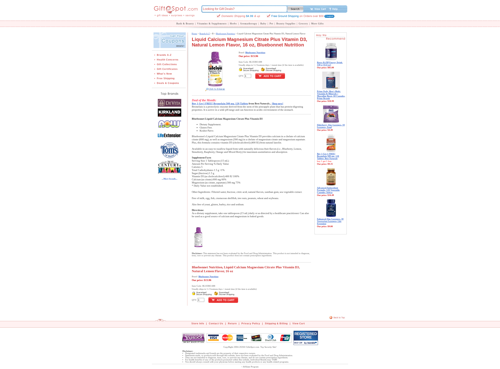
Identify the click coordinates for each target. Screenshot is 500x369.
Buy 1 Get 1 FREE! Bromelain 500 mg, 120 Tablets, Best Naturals (328, 156)
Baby (263, 23)
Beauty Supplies (286, 23)
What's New (164, 73)
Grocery (303, 23)
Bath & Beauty (185, 23)
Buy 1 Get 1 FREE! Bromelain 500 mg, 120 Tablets (220, 103)
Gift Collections (167, 64)
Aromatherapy (248, 23)
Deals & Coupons (168, 83)
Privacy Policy (250, 323)
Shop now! (277, 103)
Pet (271, 23)
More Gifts (317, 23)
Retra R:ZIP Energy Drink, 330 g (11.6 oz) (330, 63)
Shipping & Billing (276, 323)
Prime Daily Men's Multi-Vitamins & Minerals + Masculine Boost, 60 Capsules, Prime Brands (331, 95)
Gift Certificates (167, 69)
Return (232, 323)
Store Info (197, 323)
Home (194, 33)
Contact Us (216, 323)
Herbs (233, 23)
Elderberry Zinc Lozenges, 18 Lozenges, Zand (331, 126)
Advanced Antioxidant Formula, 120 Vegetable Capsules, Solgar (328, 190)
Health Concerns (168, 59)
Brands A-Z (164, 55)
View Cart (298, 323)
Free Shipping (166, 78)
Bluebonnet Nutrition (225, 33)
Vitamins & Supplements (212, 23)
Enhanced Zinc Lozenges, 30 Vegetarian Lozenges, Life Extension (330, 221)
